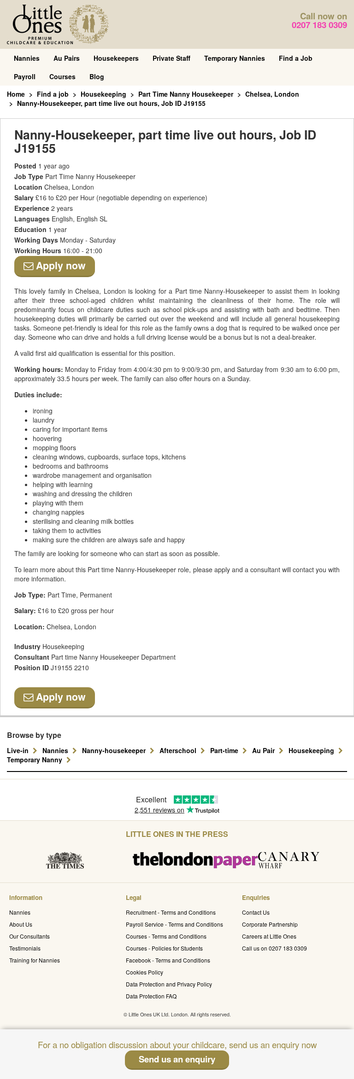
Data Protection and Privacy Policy (169, 984)
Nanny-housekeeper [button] (115, 750)
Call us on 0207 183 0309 (274, 948)
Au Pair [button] (264, 750)
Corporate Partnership (270, 924)
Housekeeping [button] (312, 750)
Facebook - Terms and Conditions (168, 960)
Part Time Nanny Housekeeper (185, 94)
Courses (62, 76)
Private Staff (171, 58)
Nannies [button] (56, 750)
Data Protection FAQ (151, 996)
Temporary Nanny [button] (35, 759)
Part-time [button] (225, 750)
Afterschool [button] (178, 750)
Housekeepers (116, 58)
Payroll (24, 76)
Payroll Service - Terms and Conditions (174, 924)
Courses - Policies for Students (164, 948)
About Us (20, 924)
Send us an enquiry (177, 1059)
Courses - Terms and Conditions (166, 936)
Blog (96, 76)
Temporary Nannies (234, 58)
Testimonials (25, 948)
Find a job (53, 94)
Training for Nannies (34, 960)
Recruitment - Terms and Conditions (171, 912)
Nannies (27, 58)
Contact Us (256, 912)
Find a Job (296, 58)
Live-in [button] (18, 750)
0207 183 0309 (319, 24)
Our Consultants (29, 936)
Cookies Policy (144, 972)
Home (16, 94)
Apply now (59, 265)
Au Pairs (66, 58)
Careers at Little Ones (269, 936)
